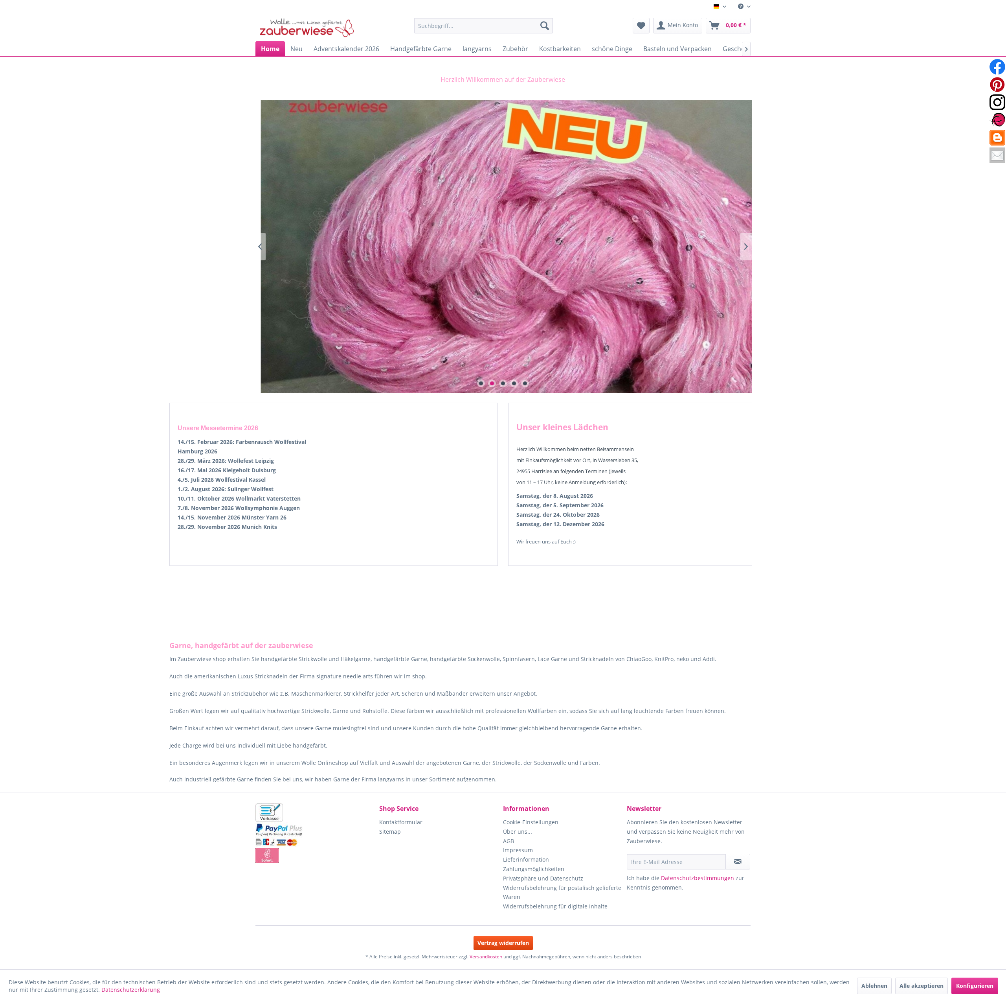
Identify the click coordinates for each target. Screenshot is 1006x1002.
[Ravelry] (997, 120)
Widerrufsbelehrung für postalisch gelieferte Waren (562, 892)
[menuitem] (741, 6)
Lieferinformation (526, 859)
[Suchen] (544, 25)
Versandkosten (486, 956)
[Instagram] (997, 102)
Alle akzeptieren (922, 985)
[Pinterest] (997, 84)
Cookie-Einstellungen (530, 822)
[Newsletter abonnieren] (737, 861)
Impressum (518, 850)
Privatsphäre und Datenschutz (543, 878)
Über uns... (517, 831)
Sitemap (390, 831)
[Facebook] (997, 67)
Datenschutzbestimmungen (697, 878)
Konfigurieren (974, 985)
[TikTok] (997, 138)
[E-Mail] (997, 155)
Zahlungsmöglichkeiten (533, 869)
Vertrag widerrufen (503, 943)
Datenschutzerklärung (130, 989)
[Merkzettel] (641, 25)
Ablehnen (874, 985)
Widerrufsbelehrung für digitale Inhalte (555, 906)
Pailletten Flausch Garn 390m (503, 246)
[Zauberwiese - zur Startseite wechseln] (306, 27)
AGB (508, 841)
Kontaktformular (400, 822)
